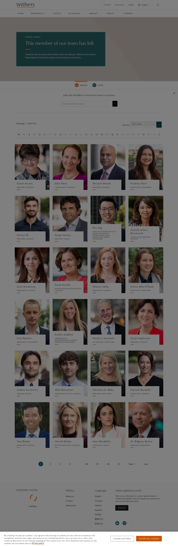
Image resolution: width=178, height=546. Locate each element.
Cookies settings (122, 539)
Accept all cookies (149, 539)
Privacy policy (38, 543)
